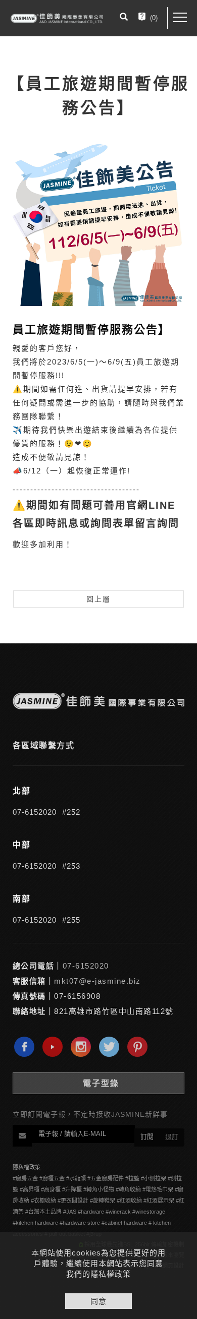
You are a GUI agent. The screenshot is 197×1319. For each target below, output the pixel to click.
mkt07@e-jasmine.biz (97, 981)
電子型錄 (101, 1083)
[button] (124, 18)
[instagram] (83, 1046)
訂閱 (147, 1137)
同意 (98, 1301)
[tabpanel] (98, 354)
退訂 (171, 1137)
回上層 (98, 599)
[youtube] (55, 1046)
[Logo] (57, 18)
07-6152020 (35, 812)
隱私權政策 (26, 1167)
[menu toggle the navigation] (180, 17)
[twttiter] (111, 1046)
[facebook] (26, 1046)
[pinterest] (140, 1046)
